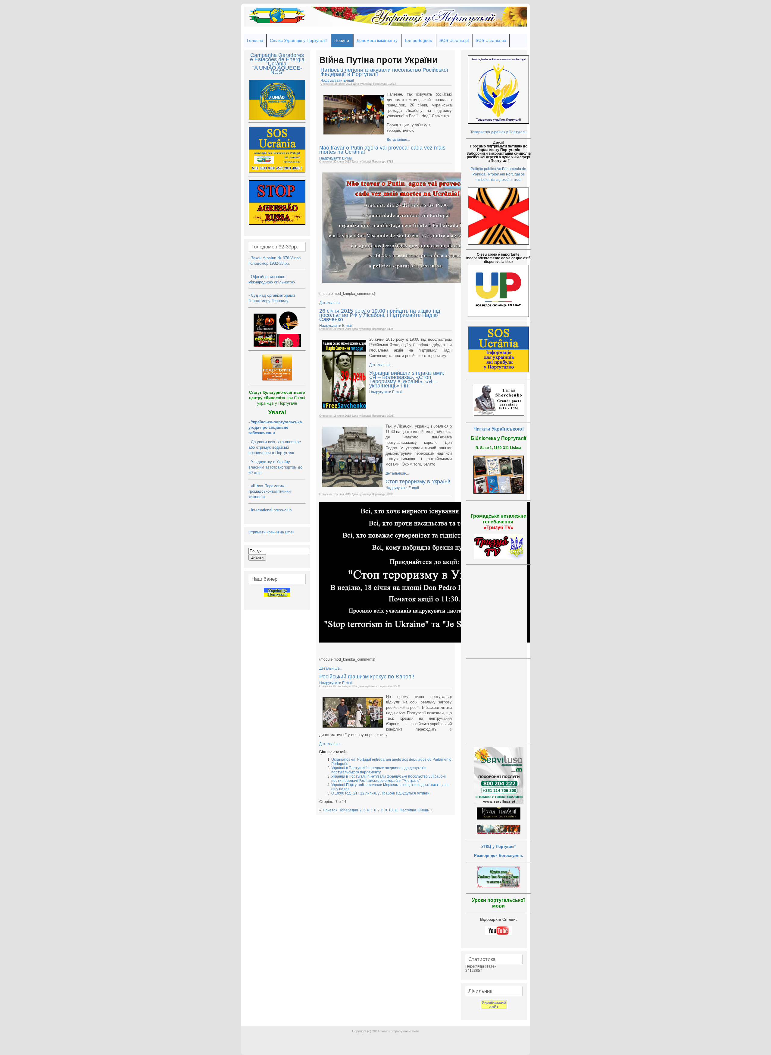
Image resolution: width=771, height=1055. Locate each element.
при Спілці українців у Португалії (277, 398)
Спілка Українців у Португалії (298, 40)
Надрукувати (331, 80)
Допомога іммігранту (377, 40)
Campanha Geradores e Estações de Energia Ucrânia (277, 59)
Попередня (348, 810)
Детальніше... (398, 139)
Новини (341, 40)
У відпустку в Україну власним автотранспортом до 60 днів (275, 467)
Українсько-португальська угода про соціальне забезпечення (275, 427)
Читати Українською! (498, 428)
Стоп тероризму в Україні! (418, 482)
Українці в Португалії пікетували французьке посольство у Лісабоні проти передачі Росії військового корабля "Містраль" (388, 778)
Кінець (423, 810)
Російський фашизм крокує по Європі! (366, 677)
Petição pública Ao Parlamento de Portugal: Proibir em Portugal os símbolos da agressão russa (498, 174)
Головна (255, 40)
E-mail (348, 80)
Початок (330, 810)
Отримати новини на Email (271, 532)
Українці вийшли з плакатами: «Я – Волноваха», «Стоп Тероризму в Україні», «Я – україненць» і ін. (406, 379)
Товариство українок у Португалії (498, 132)
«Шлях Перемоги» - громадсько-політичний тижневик (269, 491)
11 (396, 810)
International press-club (272, 510)
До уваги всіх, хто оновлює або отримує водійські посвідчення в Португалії (274, 447)
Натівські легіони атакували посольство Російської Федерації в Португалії (384, 72)
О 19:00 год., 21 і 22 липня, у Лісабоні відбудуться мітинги (380, 793)
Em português (418, 40)
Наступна (408, 810)
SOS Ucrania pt (454, 40)
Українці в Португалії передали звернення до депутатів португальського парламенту (378, 770)
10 (391, 810)
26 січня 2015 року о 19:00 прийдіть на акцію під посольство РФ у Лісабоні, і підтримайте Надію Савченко (379, 315)
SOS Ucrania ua (491, 40)
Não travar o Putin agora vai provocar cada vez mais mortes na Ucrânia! (382, 150)
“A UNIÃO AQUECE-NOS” (277, 70)
